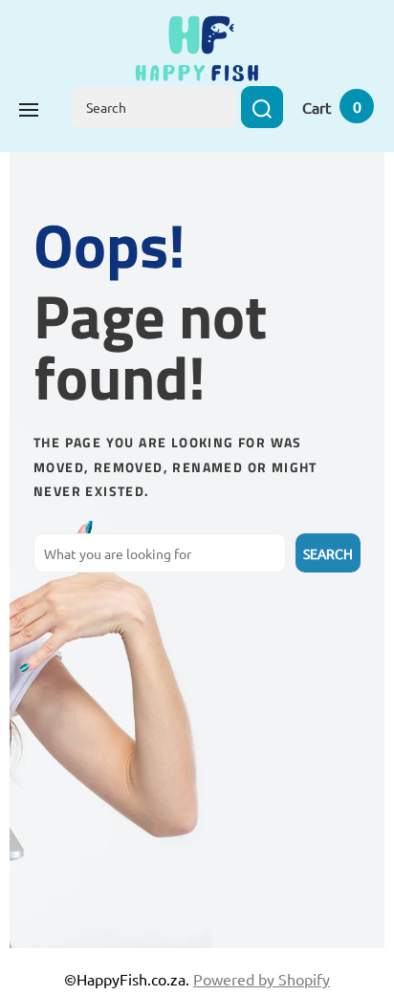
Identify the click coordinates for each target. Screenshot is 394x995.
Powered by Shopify (261, 978)
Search (328, 553)
